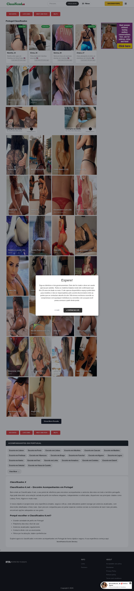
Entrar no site (73, 310)
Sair (57, 310)
